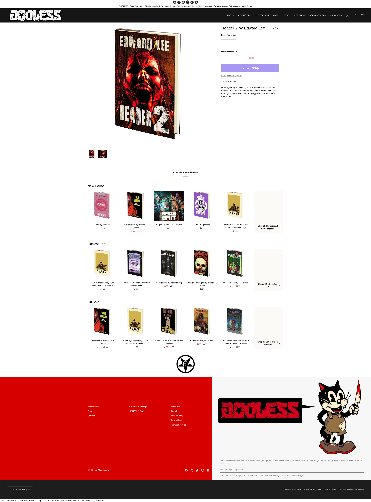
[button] (230, 15)
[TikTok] (192, 2)
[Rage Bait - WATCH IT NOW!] (169, 206)
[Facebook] (179, 2)
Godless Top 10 (99, 244)
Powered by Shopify (355, 489)
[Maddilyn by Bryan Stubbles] (202, 322)
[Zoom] (149, 87)
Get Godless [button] (93, 406)
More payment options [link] (231, 75)
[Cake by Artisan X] (102, 206)
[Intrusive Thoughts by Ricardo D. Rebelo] (202, 264)
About (90, 411)
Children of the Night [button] (138, 406)
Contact (91, 415)
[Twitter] (196, 2)
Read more (226, 96)
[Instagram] (183, 2)
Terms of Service (291, 475)
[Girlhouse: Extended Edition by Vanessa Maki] (136, 264)
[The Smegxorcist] (202, 206)
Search (174, 411)
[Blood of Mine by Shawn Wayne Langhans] (169, 322)
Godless (287, 489)
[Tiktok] (197, 470)
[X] (192, 470)
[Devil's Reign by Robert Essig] (169, 264)
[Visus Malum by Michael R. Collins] (136, 206)
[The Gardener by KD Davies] (235, 264)
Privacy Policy (273, 475)
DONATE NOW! (136, 411)
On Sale (93, 302)
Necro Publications (228, 35)
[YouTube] (174, 2)
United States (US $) (18, 489)
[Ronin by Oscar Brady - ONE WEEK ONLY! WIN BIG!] (235, 206)
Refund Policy (177, 420)
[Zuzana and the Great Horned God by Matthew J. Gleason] (235, 322)
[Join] (361, 469)
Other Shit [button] (175, 406)
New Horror (96, 186)
